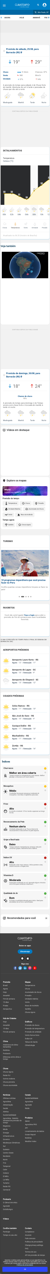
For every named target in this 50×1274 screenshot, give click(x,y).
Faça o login (29, 615)
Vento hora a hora (32, 1035)
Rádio (27, 1108)
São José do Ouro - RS (23, 716)
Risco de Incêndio (27, 514)
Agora (7, 18)
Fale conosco (30, 1238)
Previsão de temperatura (34, 1028)
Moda (5, 1129)
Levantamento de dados (34, 1131)
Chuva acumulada (10, 1085)
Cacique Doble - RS (21, 726)
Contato (28, 1228)
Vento (10, 514)
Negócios (6, 1126)
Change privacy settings (34, 1245)
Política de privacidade (25, 1265)
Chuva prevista (9, 1082)
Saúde (5, 1108)
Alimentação (8, 1105)
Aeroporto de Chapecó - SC (25, 680)
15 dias (6, 1002)
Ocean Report (30, 1135)
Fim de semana (9, 999)
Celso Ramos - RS (20, 706)
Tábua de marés (31, 1042)
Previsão (6, 982)
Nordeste (6, 1156)
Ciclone (6, 1173)
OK (25, 1269)
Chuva (27, 503)
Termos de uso (30, 1252)
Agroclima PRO (31, 1124)
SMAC (27, 1121)
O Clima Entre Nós (10, 1203)
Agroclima (7, 1102)
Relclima (6, 1050)
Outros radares (9, 1079)
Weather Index (30, 1141)
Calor (5, 1170)
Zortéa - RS (17, 746)
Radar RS (6, 1186)
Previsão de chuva (32, 1025)
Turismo (6, 1183)
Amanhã (36, 18)
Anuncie (28, 1235)
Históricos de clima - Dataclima (11, 1046)
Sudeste (6, 1149)
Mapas (28, 982)
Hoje (22, 18)
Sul (4, 1146)
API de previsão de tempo (35, 1255)
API (26, 1128)
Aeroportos (7, 1009)
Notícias (6, 1095)
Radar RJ (6, 1075)
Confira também (10, 1228)
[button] (38, 5)
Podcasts (6, 1054)
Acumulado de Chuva (36, 509)
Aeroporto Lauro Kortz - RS (25, 660)
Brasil (5, 985)
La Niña (6, 1180)
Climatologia (30, 1045)
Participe (6, 1232)
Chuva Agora (26, 525)
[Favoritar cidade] (4, 50)
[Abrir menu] (4, 5)
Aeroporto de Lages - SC (24, 670)
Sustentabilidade (9, 1115)
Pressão (41, 503)
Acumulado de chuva (33, 992)
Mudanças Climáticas (11, 1143)
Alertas (6, 1112)
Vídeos (6, 1219)
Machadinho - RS (20, 736)
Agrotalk (6, 1206)
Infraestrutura (8, 1136)
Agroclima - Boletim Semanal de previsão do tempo (12, 1120)
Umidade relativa (31, 999)
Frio (4, 1163)
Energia (6, 1133)
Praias (5, 1006)
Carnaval (6, 1190)
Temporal (6, 1166)
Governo (6, 1139)
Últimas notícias (9, 1098)
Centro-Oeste (8, 1153)
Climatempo (25, 952)
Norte (5, 1160)
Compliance (29, 1232)
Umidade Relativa (14, 509)
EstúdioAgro (8, 1209)
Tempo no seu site (10, 1235)
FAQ (26, 1248)
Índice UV (28, 1039)
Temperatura (12, 503)
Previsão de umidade (33, 1032)
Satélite (10, 525)
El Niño (5, 1176)
